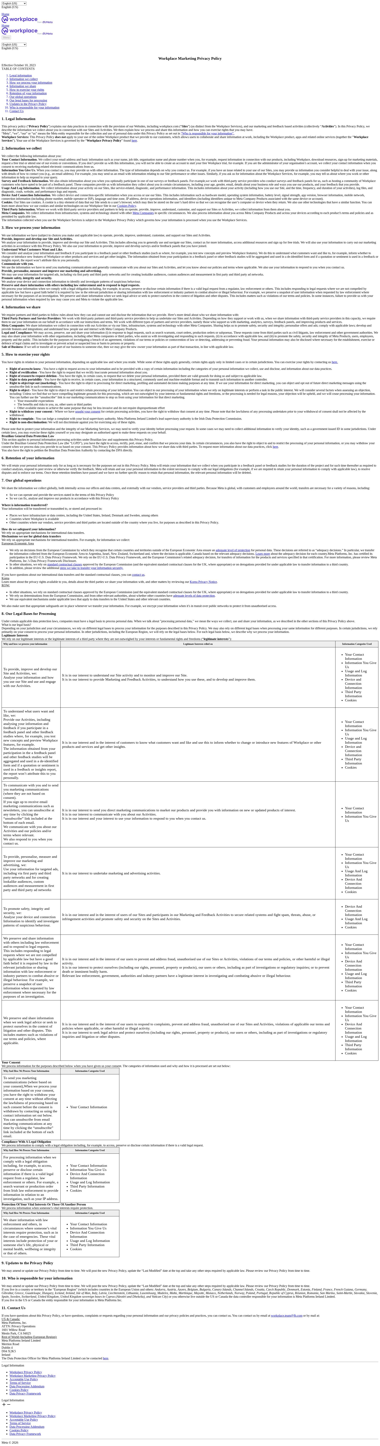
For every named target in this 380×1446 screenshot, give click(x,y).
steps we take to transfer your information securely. (91, 568)
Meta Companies (143, 213)
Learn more (263, 553)
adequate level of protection (233, 550)
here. (335, 362)
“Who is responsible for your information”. (207, 133)
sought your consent (87, 411)
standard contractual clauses (64, 564)
